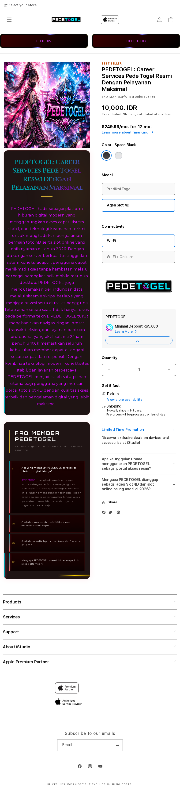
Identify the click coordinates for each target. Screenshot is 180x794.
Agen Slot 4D (118, 205)
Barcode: (136, 96)
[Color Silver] (118, 155)
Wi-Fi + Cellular (120, 257)
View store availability (124, 399)
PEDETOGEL (51, 282)
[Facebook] (105, 513)
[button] (9, 19)
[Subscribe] (117, 745)
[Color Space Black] (106, 155)
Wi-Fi (111, 240)
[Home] (66, 19)
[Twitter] (111, 513)
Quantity (109, 358)
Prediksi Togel (119, 189)
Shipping (130, 114)
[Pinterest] (119, 513)
